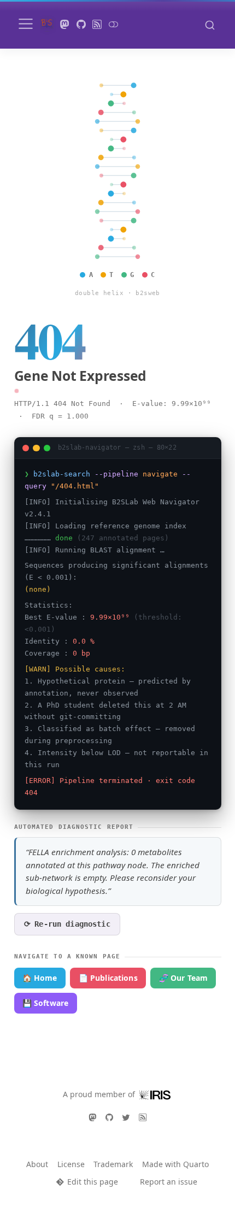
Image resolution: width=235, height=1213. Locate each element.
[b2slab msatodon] (65, 24)
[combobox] (210, 24)
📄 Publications (108, 978)
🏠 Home (39, 978)
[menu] (25, 24)
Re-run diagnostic (67, 924)
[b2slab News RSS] (97, 24)
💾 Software (45, 1003)
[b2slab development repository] (81, 24)
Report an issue (168, 1181)
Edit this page (92, 1181)
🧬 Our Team (183, 978)
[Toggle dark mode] (113, 24)
